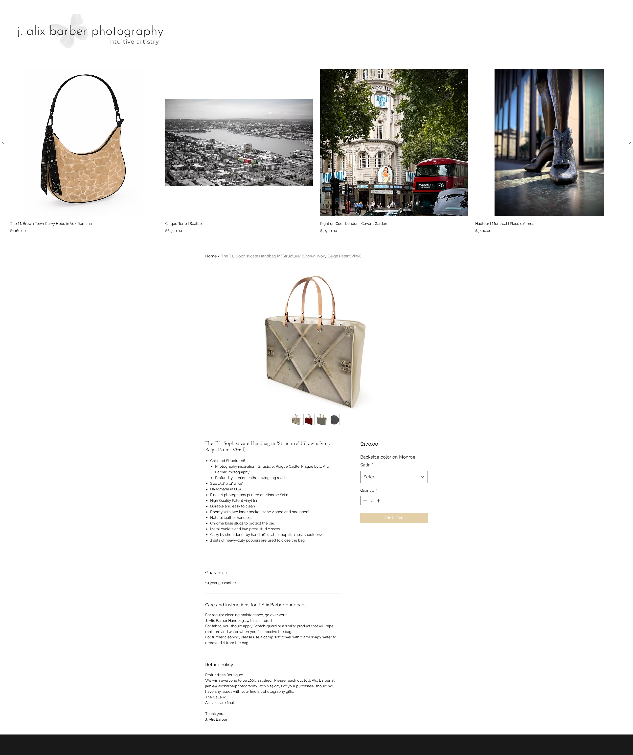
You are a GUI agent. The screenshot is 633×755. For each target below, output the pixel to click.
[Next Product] (630, 142)
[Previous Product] (3, 142)
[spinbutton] (371, 500)
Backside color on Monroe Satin (387, 460)
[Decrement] (364, 500)
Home (211, 256)
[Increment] (379, 500)
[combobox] (394, 477)
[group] (316, 151)
